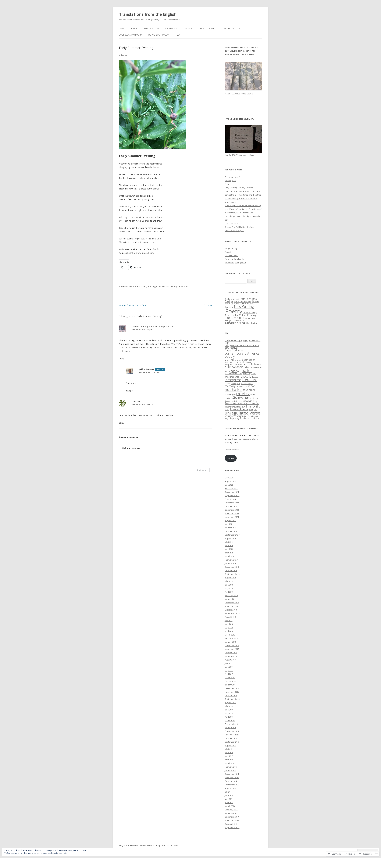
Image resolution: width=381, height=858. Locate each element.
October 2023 (231, 506)
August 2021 (230, 520)
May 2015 (229, 756)
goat (233, 371)
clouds (240, 351)
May (238, 384)
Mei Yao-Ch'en (247, 384)
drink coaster (245, 362)
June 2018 (229, 624)
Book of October (242, 301)
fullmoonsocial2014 (253, 367)
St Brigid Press (242, 403)
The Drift (231, 318)
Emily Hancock (231, 364)
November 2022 (232, 513)
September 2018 (232, 613)
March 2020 (230, 556)
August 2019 (230, 577)
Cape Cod (231, 350)
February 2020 (231, 559)
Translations (238, 320)
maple (233, 383)
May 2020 (229, 549)
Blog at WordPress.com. (129, 845)
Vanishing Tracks (233, 415)
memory (230, 386)
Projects (229, 315)
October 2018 (231, 609)
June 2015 (229, 752)
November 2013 (232, 820)
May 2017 (229, 670)
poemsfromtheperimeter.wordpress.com (153, 326)
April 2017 (229, 674)
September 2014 (232, 784)
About (134, 28)
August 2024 (230, 499)
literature (249, 379)
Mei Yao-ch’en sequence (159, 35)
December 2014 (232, 774)
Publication (240, 315)
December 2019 (232, 567)
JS (250, 376)
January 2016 (230, 727)
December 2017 (232, 645)
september (255, 398)
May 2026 (229, 477)
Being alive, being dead (235, 262)
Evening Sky (230, 180)
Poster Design (250, 312)
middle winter (241, 386)
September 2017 (232, 656)
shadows (228, 401)
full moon (256, 364)
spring (252, 401)
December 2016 (232, 688)
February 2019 (231, 595)
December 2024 (232, 492)
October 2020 (231, 531)
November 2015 (232, 734)
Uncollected (251, 323)
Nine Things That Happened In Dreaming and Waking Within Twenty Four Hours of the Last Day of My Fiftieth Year (243, 209)
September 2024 (232, 495)
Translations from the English (148, 14)
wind (250, 418)
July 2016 (228, 706)
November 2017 (232, 649)
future (227, 371)
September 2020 (232, 534)
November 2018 (232, 606)
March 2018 (230, 634)
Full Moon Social (206, 28)
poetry (243, 393)
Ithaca (244, 376)
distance (228, 362)
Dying (208, 305)
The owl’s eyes (231, 255)
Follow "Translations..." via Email (241, 428)
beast (258, 340)
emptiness (243, 364)
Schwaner (241, 397)
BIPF (248, 298)
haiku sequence (249, 373)
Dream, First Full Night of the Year (239, 227)
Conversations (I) (232, 177)
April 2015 (229, 759)
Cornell (229, 360)
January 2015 (230, 770)
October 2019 (231, 570)
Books (188, 28)
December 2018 (232, 602)
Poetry (144, 286)
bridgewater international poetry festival (242, 347)
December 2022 (232, 509)
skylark (234, 401)
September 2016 (232, 699)
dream (236, 362)
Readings (252, 315)
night (258, 386)
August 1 (228, 252)
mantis (162, 286)
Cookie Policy (61, 853)
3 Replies (123, 55)
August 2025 (230, 481)
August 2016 (230, 702)
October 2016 (231, 695)
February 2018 (231, 638)
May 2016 (229, 713)
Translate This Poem (231, 28)
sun (243, 407)
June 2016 (229, 709)
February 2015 (231, 766)
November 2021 (232, 517)
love (227, 383)
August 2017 (230, 659)
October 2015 (231, 738)
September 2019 (232, 574)
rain (252, 394)
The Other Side (231, 223)
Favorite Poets (232, 303)
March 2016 (230, 720)
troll (255, 409)
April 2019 (229, 592)
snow (245, 400)
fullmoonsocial (247, 303)
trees (251, 409)
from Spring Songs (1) (234, 230)
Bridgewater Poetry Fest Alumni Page (161, 28)
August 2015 (230, 745)
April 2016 (229, 717)
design (252, 359)
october (228, 394)
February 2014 (231, 809)
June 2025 (229, 485)
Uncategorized (235, 323)
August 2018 (230, 617)
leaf (179, 35)
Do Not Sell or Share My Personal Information (159, 845)
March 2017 (230, 677)
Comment (201, 470)
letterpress (233, 380)
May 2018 (229, 627)
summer (169, 286)
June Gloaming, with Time (132, 305)
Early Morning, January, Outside (239, 187)
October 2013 (231, 824)
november (248, 390)
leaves (255, 377)
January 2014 (230, 813)
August (245, 340)
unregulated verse (242, 413)
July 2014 (228, 791)
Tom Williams (239, 409)
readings (229, 398)
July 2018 (228, 620)
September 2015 (232, 742)
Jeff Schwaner (146, 369)
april (240, 340)
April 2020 (229, 552)
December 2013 (232, 816)
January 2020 (230, 563)
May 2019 (229, 588)
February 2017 (231, 681)
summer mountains (233, 407)
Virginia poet (253, 416)
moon (251, 386)
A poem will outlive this (235, 259)
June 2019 (229, 584)
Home (121, 28)
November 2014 (232, 777)
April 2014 (229, 802)
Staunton (230, 403)
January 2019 (230, 599)
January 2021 (230, 527)
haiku (247, 370)
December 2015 (232, 731)
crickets (238, 360)
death (245, 359)
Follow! (231, 458)
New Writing (244, 306)
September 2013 (232, 827)
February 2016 (231, 724)
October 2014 (231, 781)
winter (256, 418)
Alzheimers (232, 340)
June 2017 (229, 667)
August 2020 (230, 538)
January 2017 (230, 684)
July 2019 (228, 581)
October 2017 (231, 652)
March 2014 (230, 806)
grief (239, 371)
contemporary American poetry (243, 355)
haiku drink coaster (233, 373)
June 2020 (229, 545)
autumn (252, 340)
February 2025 (231, 488)
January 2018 (230, 642)
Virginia (244, 416)
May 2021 (229, 524)
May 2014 (229, 799)
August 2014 (230, 788)
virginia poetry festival (236, 418)
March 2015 (230, 763)
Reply (121, 358)
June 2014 (229, 795)
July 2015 (228, 749)
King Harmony (231, 248)
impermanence (232, 376)
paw (234, 394)
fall (249, 364)
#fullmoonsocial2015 (235, 299)
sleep (240, 401)
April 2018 (229, 631)
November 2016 (232, 692)
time (227, 409)
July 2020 (228, 542)
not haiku (233, 389)
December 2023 (232, 502)
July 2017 (228, 663)
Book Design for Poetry (130, 35)
